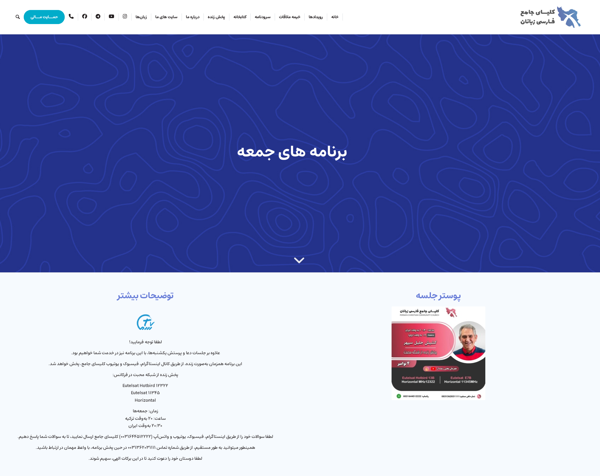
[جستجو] (18, 17)
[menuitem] (335, 17)
